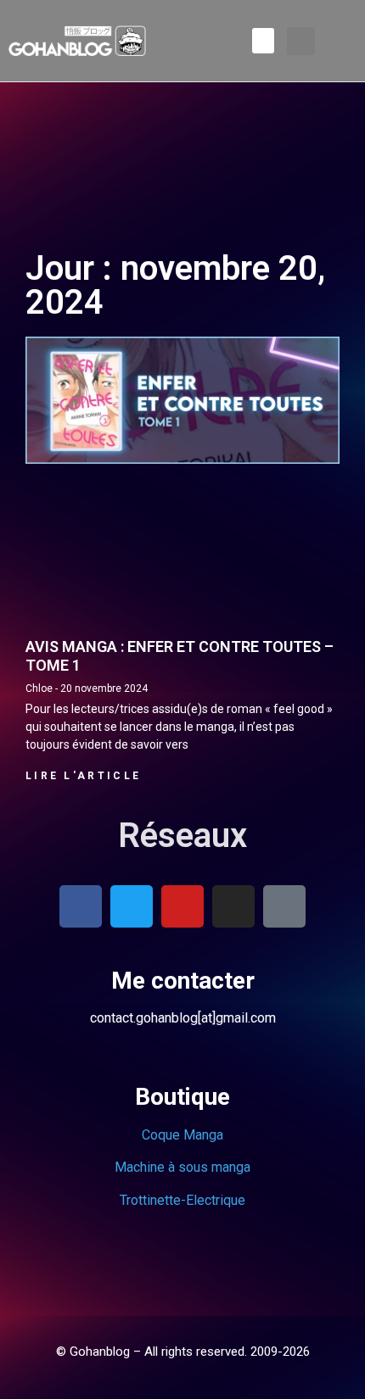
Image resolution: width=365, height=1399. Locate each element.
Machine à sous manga (182, 1167)
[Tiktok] (284, 906)
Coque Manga (182, 1135)
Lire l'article (83, 776)
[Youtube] (182, 906)
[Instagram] (233, 906)
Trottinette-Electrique (182, 1200)
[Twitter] (131, 906)
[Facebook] (80, 906)
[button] (263, 40)
